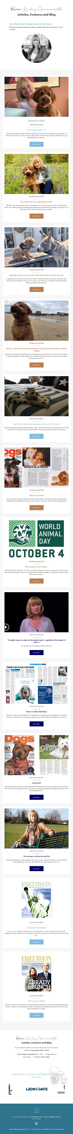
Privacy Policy (45, 1129)
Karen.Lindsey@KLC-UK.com (40, 1050)
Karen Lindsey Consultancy (17, 1129)
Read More (36, 144)
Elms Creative (46, 1057)
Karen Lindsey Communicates (27, 1054)
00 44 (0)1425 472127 (35, 1117)
